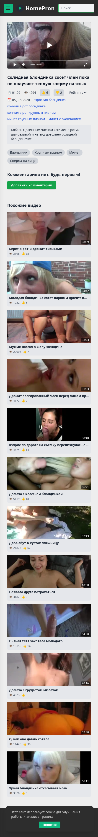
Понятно (50, 824)
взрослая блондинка (50, 100)
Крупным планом (48, 152)
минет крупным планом (26, 119)
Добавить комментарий (31, 185)
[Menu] (8, 8)
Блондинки (18, 152)
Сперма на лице (23, 160)
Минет (74, 152)
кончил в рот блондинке (26, 106)
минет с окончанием (65, 119)
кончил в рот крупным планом (31, 112)
